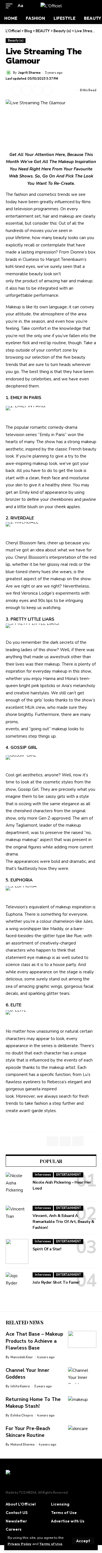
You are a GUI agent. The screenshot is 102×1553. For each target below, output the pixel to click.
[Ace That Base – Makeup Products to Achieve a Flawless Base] (82, 1339)
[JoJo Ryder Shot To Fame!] (17, 1284)
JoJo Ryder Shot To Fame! (56, 1282)
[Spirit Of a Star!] (17, 1251)
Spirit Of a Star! (47, 1249)
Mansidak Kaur (21, 1357)
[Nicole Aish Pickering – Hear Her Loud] (17, 1184)
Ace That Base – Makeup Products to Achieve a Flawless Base (34, 1341)
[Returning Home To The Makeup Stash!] (82, 1404)
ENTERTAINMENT (68, 1175)
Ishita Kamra (20, 1386)
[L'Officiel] (51, 6)
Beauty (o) (16, 40)
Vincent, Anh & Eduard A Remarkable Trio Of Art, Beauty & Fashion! (63, 1221)
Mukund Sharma (22, 1444)
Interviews (43, 1175)
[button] (83, 1540)
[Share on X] (16, 90)
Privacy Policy (19, 1543)
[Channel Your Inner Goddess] (82, 1375)
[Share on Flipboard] (27, 90)
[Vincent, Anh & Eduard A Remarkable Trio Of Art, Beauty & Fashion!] (17, 1218)
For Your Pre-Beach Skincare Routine (28, 1432)
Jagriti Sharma (29, 73)
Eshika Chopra (21, 1415)
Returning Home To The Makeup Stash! (33, 1403)
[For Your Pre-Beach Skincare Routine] (82, 1433)
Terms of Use (50, 1543)
